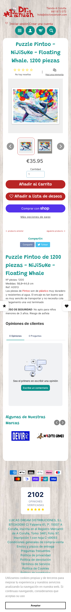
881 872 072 (58, 11)
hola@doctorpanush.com (52, 14)
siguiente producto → (56, 231)
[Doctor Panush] (19, 11)
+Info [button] (29, 596)
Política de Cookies (35, 568)
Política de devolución (35, 559)
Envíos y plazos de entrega (35, 546)
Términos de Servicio (35, 564)
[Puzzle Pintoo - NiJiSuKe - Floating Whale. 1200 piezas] (26, 146)
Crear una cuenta (41, 24)
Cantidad (35, 169)
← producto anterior (14, 231)
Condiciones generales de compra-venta (35, 542)
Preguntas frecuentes (35, 551)
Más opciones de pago (36, 216)
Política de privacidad (36, 555)
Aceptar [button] (35, 605)
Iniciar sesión (19, 24)
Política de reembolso (36, 573)
